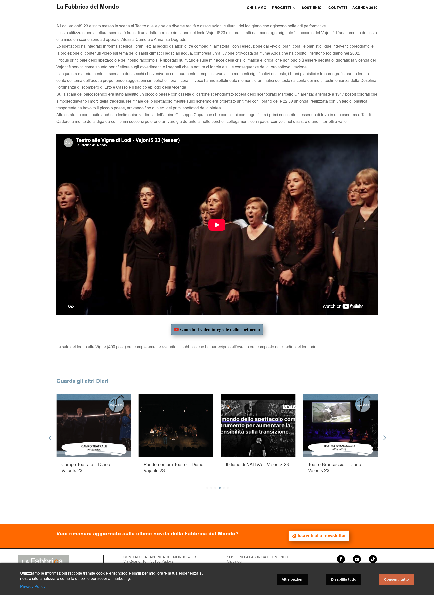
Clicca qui (234, 561)
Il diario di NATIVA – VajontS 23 (226, 465)
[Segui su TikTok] (373, 559)
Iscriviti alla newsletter (322, 536)
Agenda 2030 (365, 8)
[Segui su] (349, 559)
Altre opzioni (292, 579)
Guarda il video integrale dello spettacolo (220, 329)
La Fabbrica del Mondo (87, 7)
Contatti (337, 8)
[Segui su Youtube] (357, 559)
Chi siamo (257, 8)
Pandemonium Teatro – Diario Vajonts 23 (143, 467)
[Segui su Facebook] (341, 559)
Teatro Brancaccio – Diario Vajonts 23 (304, 467)
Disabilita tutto (343, 579)
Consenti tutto (396, 579)
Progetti (281, 8)
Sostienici (312, 8)
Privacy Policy (32, 586)
